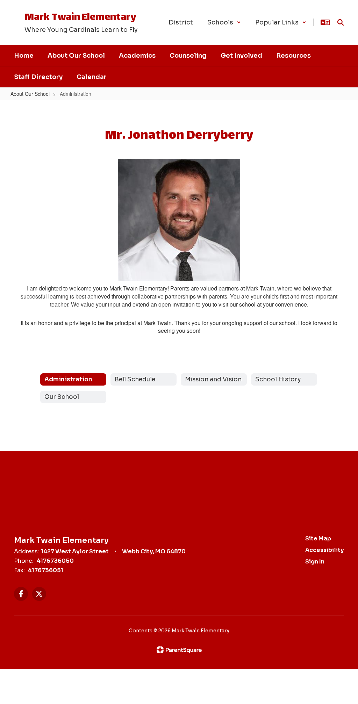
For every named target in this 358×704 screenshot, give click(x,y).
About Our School (30, 93)
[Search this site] (340, 22)
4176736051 (45, 570)
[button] (224, 22)
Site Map (318, 538)
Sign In (314, 561)
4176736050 (55, 561)
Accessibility (324, 550)
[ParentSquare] (179, 650)
